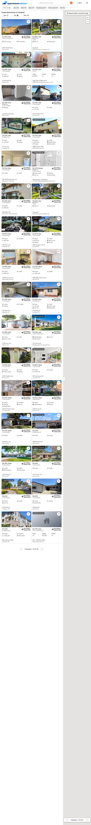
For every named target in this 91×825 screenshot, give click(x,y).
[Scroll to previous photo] (3, 27)
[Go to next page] (42, 549)
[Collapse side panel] (64, 379)
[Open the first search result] (71, 3)
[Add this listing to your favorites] (28, 21)
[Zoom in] (88, 17)
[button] (7, 7)
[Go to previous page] (21, 549)
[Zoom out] (88, 21)
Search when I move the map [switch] (78, 13)
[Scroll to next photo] (29, 27)
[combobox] (54, 3)
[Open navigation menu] (87, 3)
